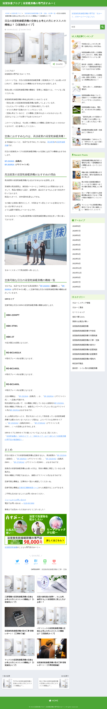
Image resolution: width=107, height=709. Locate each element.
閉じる (79, 372)
